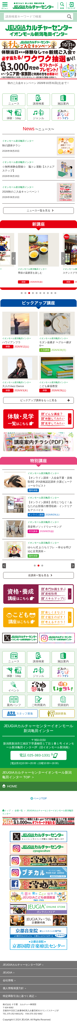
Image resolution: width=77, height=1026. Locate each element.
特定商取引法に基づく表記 (18, 995)
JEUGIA (7, 972)
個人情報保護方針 (13, 988)
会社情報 (8, 980)
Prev (13, 258)
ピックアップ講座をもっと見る (38, 400)
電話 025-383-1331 (34, 755)
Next (63, 258)
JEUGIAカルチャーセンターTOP (22, 964)
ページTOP (40, 798)
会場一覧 (19, 810)
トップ (7, 810)
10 (55, 293)
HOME (12, 786)
